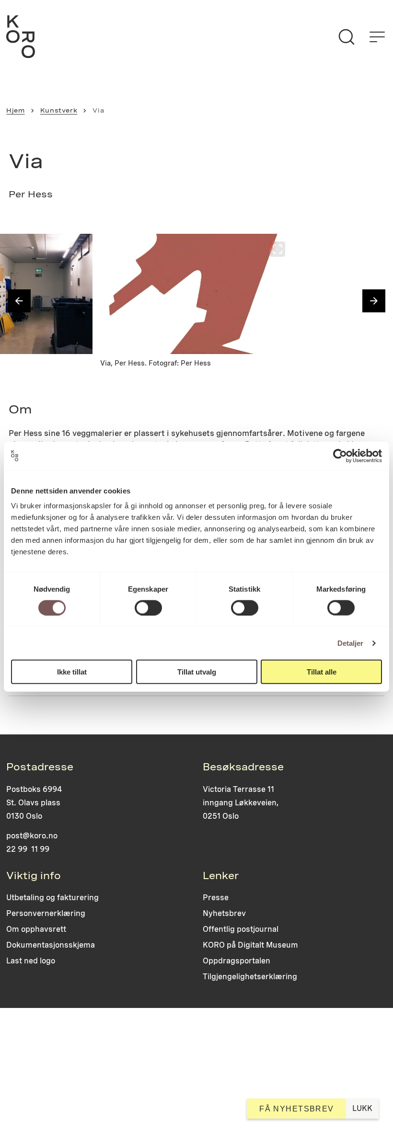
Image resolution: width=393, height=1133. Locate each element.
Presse (216, 897)
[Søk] (346, 36)
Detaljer (350, 643)
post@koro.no (32, 835)
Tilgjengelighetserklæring (250, 976)
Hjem (15, 110)
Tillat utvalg (196, 672)
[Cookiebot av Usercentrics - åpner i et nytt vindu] (340, 455)
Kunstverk (59, 110)
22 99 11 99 (27, 849)
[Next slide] (373, 300)
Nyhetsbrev (224, 913)
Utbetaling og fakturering (52, 897)
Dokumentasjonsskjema (50, 945)
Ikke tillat (72, 672)
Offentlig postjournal (240, 929)
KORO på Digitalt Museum (250, 945)
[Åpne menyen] (377, 36)
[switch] (148, 607)
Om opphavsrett (36, 929)
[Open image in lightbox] (77, 249)
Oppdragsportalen (236, 960)
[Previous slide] (19, 300)
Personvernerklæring (45, 913)
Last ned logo (30, 960)
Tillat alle (321, 672)
